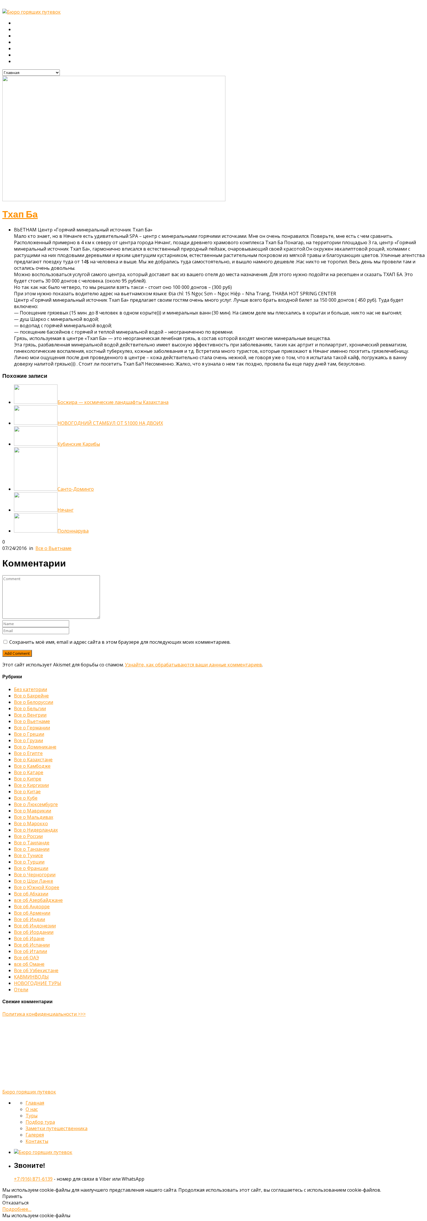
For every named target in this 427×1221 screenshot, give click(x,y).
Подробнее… (16, 1209)
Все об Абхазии (31, 894)
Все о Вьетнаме (53, 548)
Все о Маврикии (32, 811)
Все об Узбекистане (36, 970)
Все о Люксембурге (36, 804)
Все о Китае (27, 791)
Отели (21, 989)
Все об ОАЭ (26, 957)
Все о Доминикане (35, 747)
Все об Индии (29, 919)
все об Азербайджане (38, 900)
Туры (19, 36)
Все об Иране (29, 938)
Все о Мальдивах (33, 817)
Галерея (23, 55)
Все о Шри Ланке (33, 881)
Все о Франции (31, 868)
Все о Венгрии (30, 715)
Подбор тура (27, 42)
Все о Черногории (34, 874)
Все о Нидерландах (36, 830)
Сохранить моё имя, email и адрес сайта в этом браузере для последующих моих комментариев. (120, 642)
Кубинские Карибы (79, 444)
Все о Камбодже (32, 766)
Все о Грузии (28, 740)
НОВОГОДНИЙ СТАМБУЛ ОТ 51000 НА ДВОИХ (110, 423)
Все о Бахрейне (31, 696)
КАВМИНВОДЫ (31, 977)
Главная (23, 23)
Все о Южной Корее (36, 887)
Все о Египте (28, 753)
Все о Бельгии (30, 708)
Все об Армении (32, 913)
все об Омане (29, 964)
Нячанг (65, 510)
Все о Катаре (28, 772)
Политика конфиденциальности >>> (44, 1014)
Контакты (24, 61)
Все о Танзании (31, 849)
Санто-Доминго (76, 489)
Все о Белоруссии (33, 702)
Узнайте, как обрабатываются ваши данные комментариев (193, 664)
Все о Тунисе (28, 855)
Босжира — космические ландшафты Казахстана (113, 402)
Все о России (28, 836)
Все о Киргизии (31, 785)
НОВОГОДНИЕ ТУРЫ (37, 983)
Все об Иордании (33, 932)
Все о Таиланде (31, 842)
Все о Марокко (31, 823)
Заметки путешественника (42, 49)
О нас (20, 30)
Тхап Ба (20, 214)
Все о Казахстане (33, 759)
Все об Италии (30, 951)
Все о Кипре (27, 779)
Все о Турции (29, 862)
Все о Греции (29, 734)
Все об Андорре (32, 906)
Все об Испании (32, 945)
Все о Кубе (25, 798)
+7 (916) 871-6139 (33, 1179)
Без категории (30, 689)
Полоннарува (73, 531)
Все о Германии (32, 727)
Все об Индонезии (35, 926)
